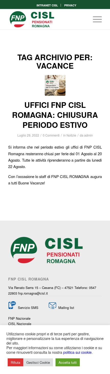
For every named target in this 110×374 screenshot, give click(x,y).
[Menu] (95, 19)
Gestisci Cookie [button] (38, 362)
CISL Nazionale (19, 323)
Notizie (71, 135)
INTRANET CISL (47, 5)
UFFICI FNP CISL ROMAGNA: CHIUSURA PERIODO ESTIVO (55, 114)
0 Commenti (51, 135)
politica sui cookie (77, 352)
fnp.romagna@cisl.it (33, 293)
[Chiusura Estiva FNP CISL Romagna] (55, 85)
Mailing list (65, 307)
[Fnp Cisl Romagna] (45, 19)
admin (88, 135)
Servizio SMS (28, 307)
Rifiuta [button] (15, 362)
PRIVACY (70, 5)
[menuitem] (47, 5)
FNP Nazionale (19, 318)
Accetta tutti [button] (68, 362)
